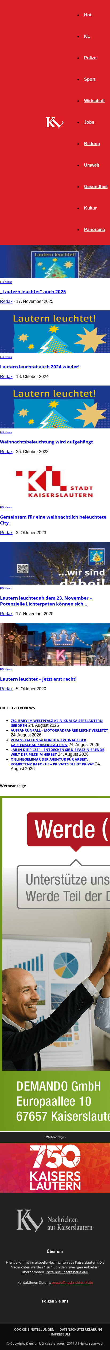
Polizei (90, 58)
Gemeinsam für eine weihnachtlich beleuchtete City (53, 520)
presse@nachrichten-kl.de (72, 1282)
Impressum (60, 1334)
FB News (6, 357)
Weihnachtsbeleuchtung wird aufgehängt (46, 442)
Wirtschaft (94, 100)
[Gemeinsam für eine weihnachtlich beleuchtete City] (55, 502)
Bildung (92, 143)
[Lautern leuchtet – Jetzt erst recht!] (55, 664)
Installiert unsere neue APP (67, 1272)
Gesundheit (96, 186)
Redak (6, 301)
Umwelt (91, 165)
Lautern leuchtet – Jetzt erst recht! (38, 679)
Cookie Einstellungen (34, 1329)
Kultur (90, 208)
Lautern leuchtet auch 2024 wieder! (40, 367)
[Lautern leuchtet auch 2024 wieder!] (55, 352)
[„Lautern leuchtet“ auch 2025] (55, 276)
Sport (89, 79)
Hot (87, 15)
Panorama (94, 229)
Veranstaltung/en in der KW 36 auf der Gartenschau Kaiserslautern (48, 742)
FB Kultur (6, 282)
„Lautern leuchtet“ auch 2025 (33, 291)
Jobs (89, 122)
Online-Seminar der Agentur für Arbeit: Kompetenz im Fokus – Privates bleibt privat (52, 761)
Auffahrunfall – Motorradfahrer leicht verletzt (59, 730)
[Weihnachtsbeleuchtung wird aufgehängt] (55, 427)
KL (87, 36)
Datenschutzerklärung (81, 1329)
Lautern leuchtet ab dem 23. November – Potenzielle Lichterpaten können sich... (46, 601)
